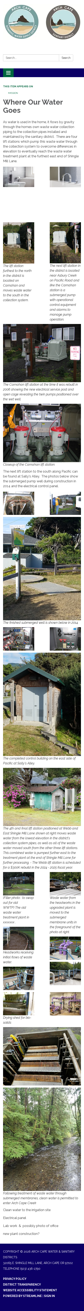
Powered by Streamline (22, 1296)
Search (66, 57)
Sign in (49, 1296)
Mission (13, 93)
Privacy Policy (15, 1278)
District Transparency (22, 1284)
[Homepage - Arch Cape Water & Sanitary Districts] (42, 22)
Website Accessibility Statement (30, 1290)
